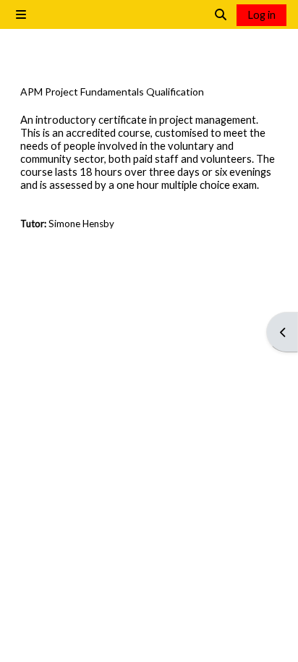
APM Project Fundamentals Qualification (112, 91)
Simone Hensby (81, 223)
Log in (261, 14)
